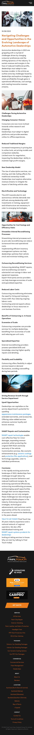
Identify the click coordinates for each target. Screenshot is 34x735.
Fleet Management (17, 665)
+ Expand (17, 707)
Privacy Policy (17, 722)
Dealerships (17, 669)
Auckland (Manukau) (17, 694)
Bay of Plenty (17, 704)
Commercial (17, 659)
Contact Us (17, 716)
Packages (17, 641)
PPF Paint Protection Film (17, 633)
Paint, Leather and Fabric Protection (17, 626)
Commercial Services (17, 662)
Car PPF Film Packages (17, 654)
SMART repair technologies (13, 435)
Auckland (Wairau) (17, 691)
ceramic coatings (24, 454)
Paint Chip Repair (17, 619)
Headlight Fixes (17, 629)
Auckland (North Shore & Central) (17, 688)
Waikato (17, 701)
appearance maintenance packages (16, 414)
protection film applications (16, 456)
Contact (17, 712)
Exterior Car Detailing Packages (17, 644)
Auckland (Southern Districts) (17, 697)
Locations (17, 685)
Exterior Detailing (17, 623)
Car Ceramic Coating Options (17, 651)
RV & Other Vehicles (17, 636)
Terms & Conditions (17, 719)
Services (17, 613)
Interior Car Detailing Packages (17, 647)
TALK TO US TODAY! (10, 519)
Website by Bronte (22, 729)
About (17, 673)
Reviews (17, 680)
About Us (17, 677)
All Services (17, 616)
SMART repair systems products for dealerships (16, 533)
